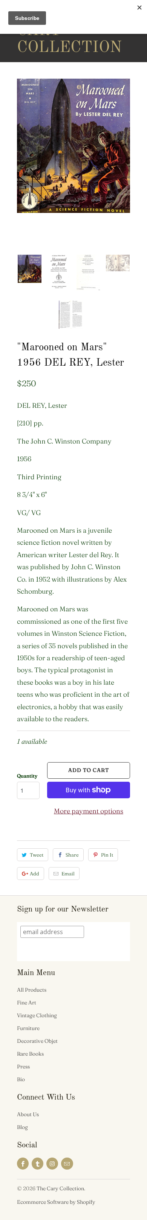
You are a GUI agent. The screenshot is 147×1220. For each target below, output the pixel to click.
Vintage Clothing (37, 1015)
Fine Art (26, 1002)
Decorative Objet (37, 1041)
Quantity (27, 776)
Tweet (36, 855)
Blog (22, 1127)
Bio (21, 1079)
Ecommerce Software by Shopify (56, 1202)
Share (72, 855)
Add (34, 874)
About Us (28, 1114)
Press (23, 1066)
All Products (31, 989)
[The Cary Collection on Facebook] (23, 1164)
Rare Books (30, 1053)
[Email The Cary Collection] (67, 1164)
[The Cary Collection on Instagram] (52, 1164)
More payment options (88, 811)
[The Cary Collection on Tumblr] (37, 1164)
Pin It (107, 855)
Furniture (28, 1028)
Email (68, 874)
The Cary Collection (47, 31)
